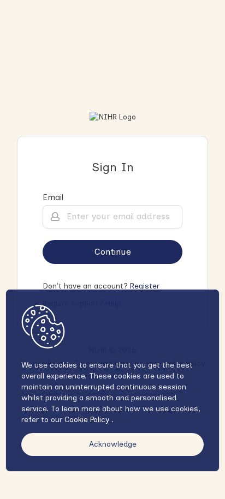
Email (53, 197)
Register (144, 286)
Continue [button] (112, 252)
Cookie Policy (87, 419)
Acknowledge (113, 444)
